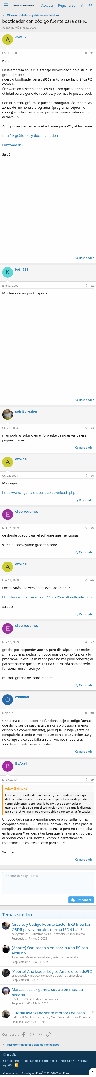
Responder (86, 258)
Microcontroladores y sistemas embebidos (52, 957)
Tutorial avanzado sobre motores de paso (48, 1012)
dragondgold (19, 975)
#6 (92, 580)
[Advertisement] (48, 205)
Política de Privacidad (74, 1061)
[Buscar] (90, 5)
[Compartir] (86, 53)
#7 (92, 642)
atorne (9, 27)
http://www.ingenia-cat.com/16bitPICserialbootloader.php (47, 597)
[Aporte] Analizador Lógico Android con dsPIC (52, 971)
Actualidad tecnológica (44, 999)
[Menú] (6, 5)
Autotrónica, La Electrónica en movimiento (58, 934)
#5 (92, 528)
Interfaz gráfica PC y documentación (30, 135)
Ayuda (7, 1065)
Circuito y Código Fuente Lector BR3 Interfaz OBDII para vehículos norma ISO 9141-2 (51, 927)
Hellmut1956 (20, 1017)
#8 (92, 713)
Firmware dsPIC (14, 145)
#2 (92, 285)
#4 (92, 475)
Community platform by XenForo (38, 1073)
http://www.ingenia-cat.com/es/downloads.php (38, 492)
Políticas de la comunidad (40, 1061)
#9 (92, 779)
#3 (92, 428)
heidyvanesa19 (21, 934)
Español (11, 1054)
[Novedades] (81, 5)
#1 (92, 53)
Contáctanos (11, 1061)
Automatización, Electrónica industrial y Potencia (60, 1017)
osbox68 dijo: (14, 788)
